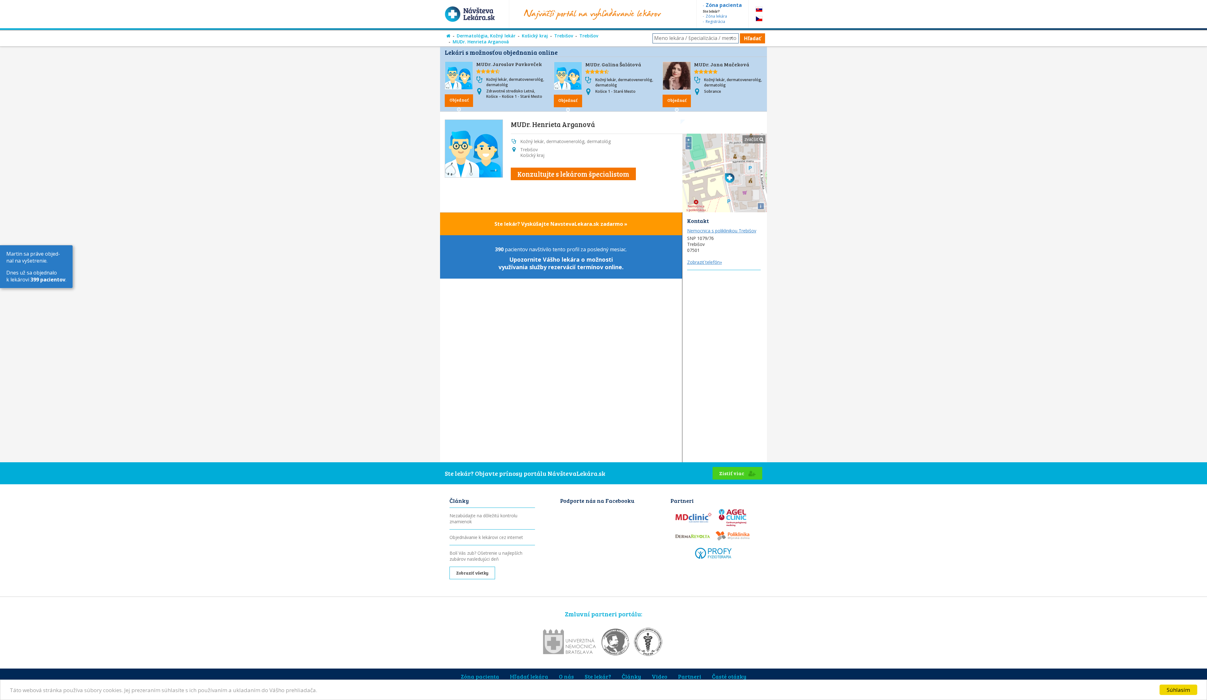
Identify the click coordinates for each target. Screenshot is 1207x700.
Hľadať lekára (529, 676)
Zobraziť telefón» (704, 262)
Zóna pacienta (480, 676)
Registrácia (715, 21)
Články (631, 676)
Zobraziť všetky (472, 573)
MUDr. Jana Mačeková (721, 64)
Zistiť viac (732, 473)
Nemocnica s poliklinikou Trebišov (721, 231)
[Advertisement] (724, 364)
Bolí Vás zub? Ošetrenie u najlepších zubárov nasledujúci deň (485, 556)
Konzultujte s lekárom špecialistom (573, 174)
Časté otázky (729, 676)
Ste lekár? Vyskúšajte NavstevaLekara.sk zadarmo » (560, 223)
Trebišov (563, 36)
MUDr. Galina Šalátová (613, 64)
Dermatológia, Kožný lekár (486, 36)
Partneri (689, 676)
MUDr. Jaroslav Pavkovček (509, 64)
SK (759, 9)
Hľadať (752, 38)
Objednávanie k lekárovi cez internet (486, 537)
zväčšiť (751, 139)
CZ (759, 18)
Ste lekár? (598, 676)
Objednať (459, 100)
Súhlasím (1178, 689)
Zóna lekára (716, 16)
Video (659, 676)
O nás (566, 676)
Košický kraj (535, 36)
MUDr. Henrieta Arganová (481, 42)
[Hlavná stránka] (448, 36)
